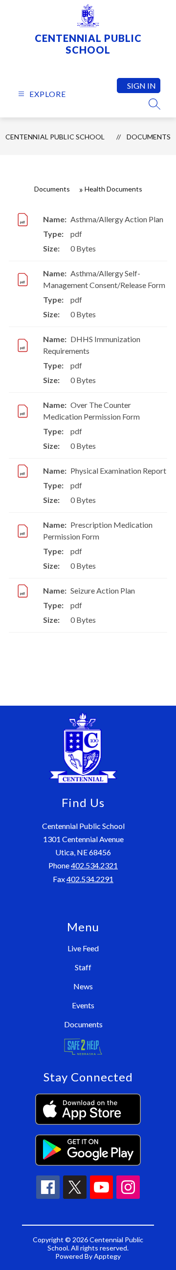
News (83, 986)
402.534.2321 (94, 865)
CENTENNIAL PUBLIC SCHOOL (55, 137)
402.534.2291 (89, 879)
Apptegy (107, 1256)
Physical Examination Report (118, 470)
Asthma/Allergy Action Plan (116, 219)
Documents (149, 137)
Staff (83, 967)
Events (83, 1005)
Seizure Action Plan (102, 590)
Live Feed (83, 948)
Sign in (141, 85)
